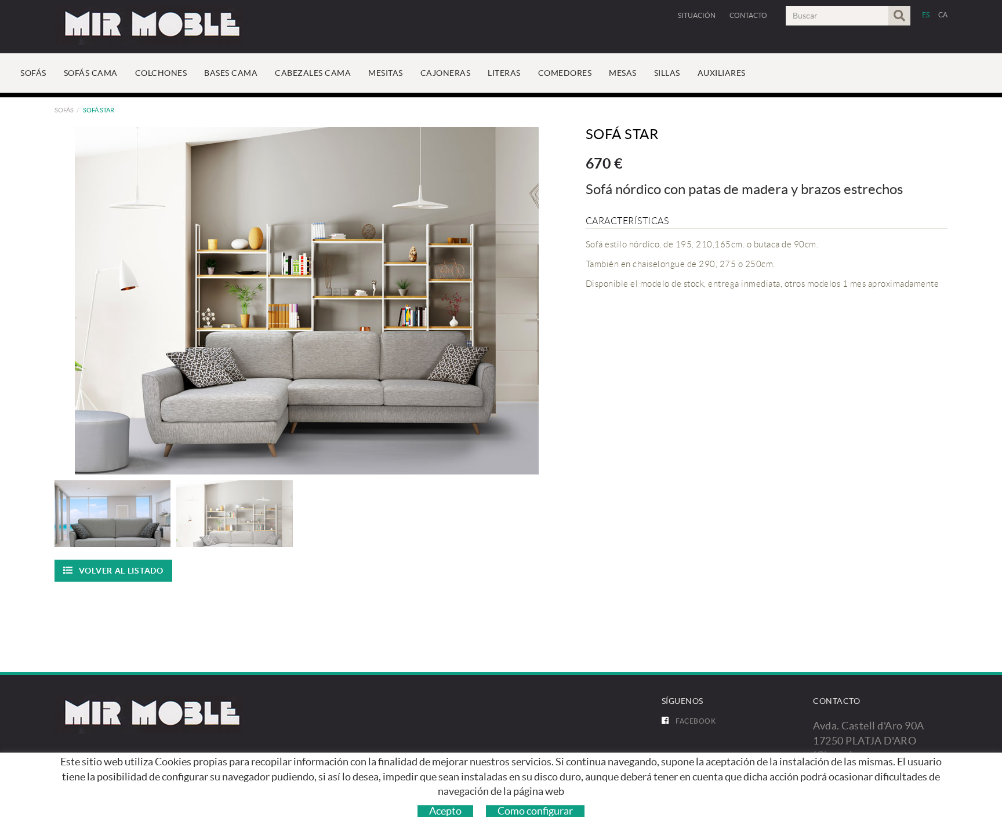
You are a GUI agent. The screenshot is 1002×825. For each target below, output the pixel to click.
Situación (697, 15)
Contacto (748, 15)
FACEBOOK (695, 721)
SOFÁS (64, 110)
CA (943, 15)
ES (926, 15)
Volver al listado (121, 570)
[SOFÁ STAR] (307, 300)
